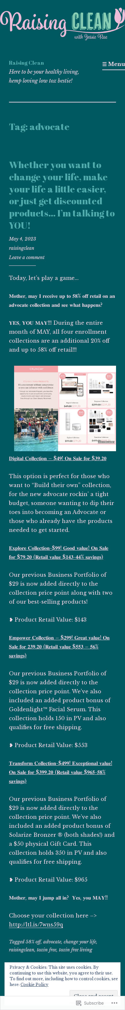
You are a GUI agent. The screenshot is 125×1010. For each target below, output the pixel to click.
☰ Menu (113, 64)
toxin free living (75, 950)
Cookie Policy (34, 984)
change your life (80, 942)
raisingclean (21, 248)
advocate (52, 942)
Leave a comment (27, 257)
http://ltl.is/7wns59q (36, 924)
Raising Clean (26, 62)
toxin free (46, 950)
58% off (33, 942)
